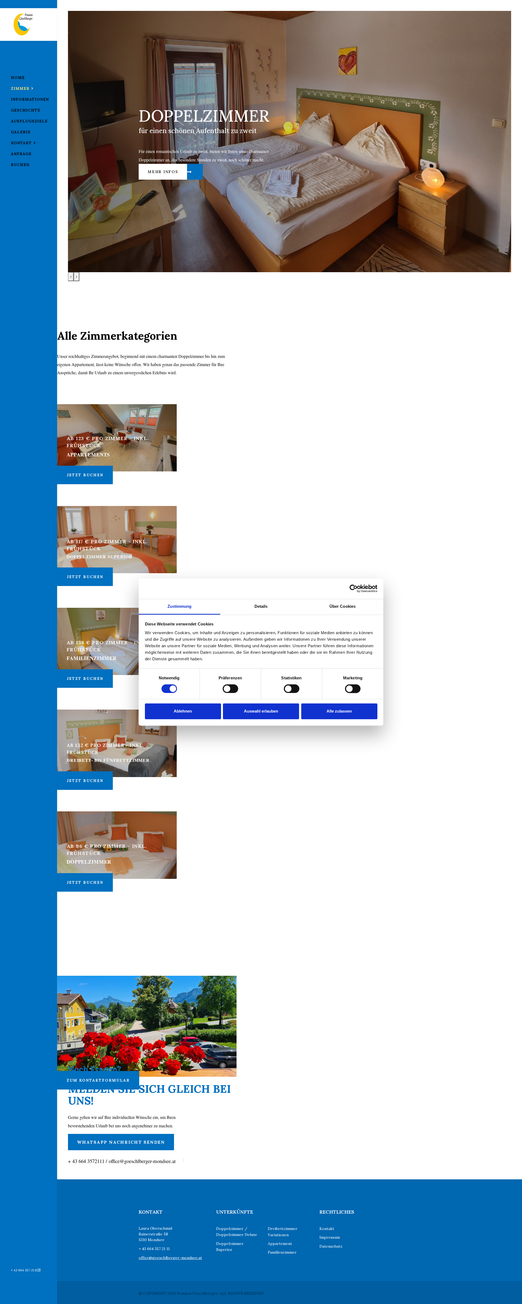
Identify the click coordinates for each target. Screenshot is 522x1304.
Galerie (20, 132)
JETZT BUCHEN (85, 474)
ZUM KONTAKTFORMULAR (98, 1080)
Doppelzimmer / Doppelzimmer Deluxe (236, 1231)
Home (18, 77)
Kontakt (21, 142)
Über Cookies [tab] (343, 606)
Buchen (20, 164)
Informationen (30, 99)
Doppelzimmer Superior (230, 1246)
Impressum (329, 1237)
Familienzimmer (282, 1252)
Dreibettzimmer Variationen (282, 1231)
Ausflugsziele (29, 121)
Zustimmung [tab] (179, 606)
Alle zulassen (339, 711)
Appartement (280, 1243)
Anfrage (21, 153)
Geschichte (25, 110)
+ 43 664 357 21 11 (24, 1270)
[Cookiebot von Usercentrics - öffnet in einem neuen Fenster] (353, 588)
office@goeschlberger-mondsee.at (170, 1257)
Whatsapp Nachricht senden (121, 1142)
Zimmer (20, 88)
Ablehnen (183, 711)
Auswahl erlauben (261, 711)
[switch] (230, 688)
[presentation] (71, 276)
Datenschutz (331, 1246)
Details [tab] (261, 606)
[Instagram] (39, 1270)
